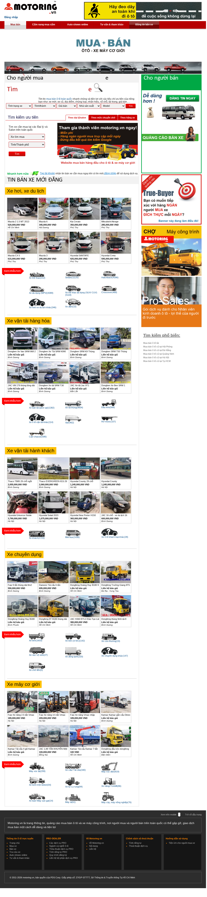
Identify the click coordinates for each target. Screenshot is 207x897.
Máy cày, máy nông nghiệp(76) (116, 802)
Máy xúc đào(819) (110, 771)
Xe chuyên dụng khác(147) (114, 656)
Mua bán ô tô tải (151, 343)
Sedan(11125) (72, 277)
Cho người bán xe (175, 82)
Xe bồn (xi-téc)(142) (75, 640)
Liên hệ (92, 849)
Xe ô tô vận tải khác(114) (41, 422)
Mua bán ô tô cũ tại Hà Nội (156, 357)
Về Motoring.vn (96, 843)
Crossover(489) (109, 292)
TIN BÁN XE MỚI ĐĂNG (34, 180)
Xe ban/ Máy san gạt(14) (41, 801)
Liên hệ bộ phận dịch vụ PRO (63, 858)
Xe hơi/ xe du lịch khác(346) (42, 307)
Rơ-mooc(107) (108, 421)
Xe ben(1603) (35, 640)
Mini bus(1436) (72, 537)
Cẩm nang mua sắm (43, 24)
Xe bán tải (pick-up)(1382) (42, 407)
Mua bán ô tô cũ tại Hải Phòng (157, 346)
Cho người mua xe (57, 78)
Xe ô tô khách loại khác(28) (114, 537)
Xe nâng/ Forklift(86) (111, 786)
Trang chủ (14, 843)
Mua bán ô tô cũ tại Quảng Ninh (158, 354)
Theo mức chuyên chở (103, 117)
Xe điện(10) (70, 306)
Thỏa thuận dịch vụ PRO (61, 849)
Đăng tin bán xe (144, 24)
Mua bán (15, 24)
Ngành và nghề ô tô (58, 846)
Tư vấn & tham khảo (111, 24)
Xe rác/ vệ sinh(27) (38, 655)
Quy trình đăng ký (58, 855)
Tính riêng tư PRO (58, 852)
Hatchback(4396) (109, 277)
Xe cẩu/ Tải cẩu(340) (75, 770)
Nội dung (93, 846)
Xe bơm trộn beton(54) (40, 785)
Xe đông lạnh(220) (74, 656)
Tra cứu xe (14, 852)
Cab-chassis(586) (38, 436)
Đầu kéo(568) (108, 407)
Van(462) (69, 422)
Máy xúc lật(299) (37, 771)
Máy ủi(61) (70, 802)
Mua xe (13, 846)
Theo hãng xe (127, 117)
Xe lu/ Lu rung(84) (74, 786)
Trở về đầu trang (193, 814)
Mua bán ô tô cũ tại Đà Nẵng (157, 350)
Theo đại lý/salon (77, 117)
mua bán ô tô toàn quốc (59, 99)
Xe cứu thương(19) (110, 641)
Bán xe (12, 849)
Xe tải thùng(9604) (74, 407)
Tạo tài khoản (47, 173)
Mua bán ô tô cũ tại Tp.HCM (157, 361)
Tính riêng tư (135, 843)
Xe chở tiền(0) (36, 670)
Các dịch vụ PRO (57, 843)
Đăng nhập (11, 17)
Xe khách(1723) (37, 538)
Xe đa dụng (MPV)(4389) (41, 293)
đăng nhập (110, 173)
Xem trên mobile (168, 814)
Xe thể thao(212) (37, 278)
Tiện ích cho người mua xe (182, 843)
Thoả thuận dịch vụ (138, 846)
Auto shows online (77, 24)
